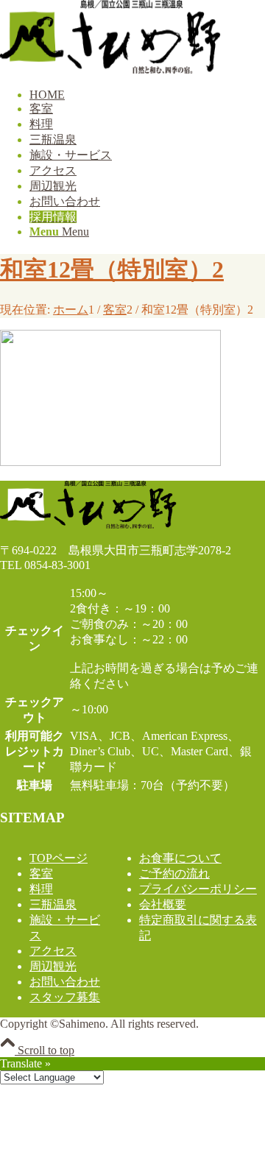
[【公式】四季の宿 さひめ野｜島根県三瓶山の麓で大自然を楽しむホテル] (110, 69)
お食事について (180, 858)
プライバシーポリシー (198, 889)
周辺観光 (53, 966)
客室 (41, 873)
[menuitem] (147, 95)
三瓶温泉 (53, 904)
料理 (41, 889)
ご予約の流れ (174, 873)
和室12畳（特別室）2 (112, 269)
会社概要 (162, 904)
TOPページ (58, 858)
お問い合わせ (64, 981)
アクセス (53, 951)
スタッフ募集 (64, 997)
